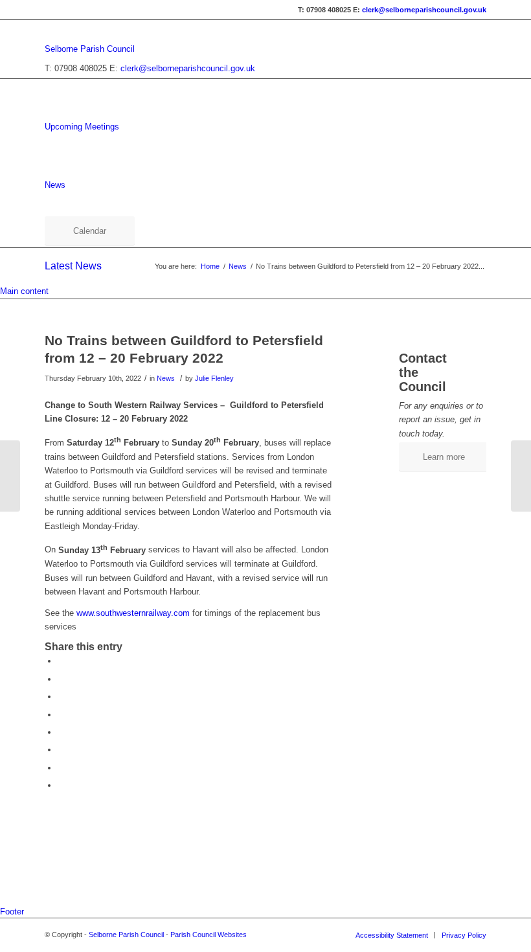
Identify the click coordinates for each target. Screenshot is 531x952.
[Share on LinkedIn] (61, 732)
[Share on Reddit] (61, 768)
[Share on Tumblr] (61, 749)
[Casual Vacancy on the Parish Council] (10, 476)
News (55, 185)
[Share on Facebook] (61, 661)
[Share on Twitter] (61, 679)
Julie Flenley (214, 378)
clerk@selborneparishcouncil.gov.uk (424, 10)
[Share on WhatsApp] (61, 696)
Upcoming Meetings (82, 126)
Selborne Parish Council (90, 49)
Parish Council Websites (208, 934)
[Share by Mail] (61, 785)
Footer (12, 911)
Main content (24, 291)
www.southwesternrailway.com (133, 613)
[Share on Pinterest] (61, 715)
